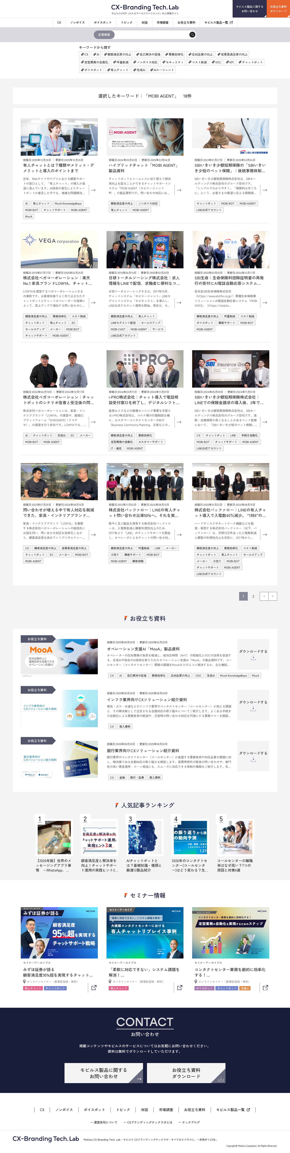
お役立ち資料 (186, 22)
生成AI (141, 70)
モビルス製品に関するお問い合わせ (250, 9)
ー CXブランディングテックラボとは (147, 1122)
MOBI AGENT (79, 210)
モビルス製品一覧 (216, 22)
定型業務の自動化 (96, 62)
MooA (28, 216)
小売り (115, 555)
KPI (231, 62)
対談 (145, 22)
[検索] (192, 35)
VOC (218, 62)
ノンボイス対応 (147, 62)
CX (59, 22)
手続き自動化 (249, 435)
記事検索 (104, 34)
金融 (122, 777)
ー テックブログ (189, 1122)
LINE (233, 435)
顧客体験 (137, 561)
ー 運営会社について (104, 1122)
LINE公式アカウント (209, 210)
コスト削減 (199, 62)
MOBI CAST (118, 329)
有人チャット (119, 70)
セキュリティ (175, 62)
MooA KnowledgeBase (68, 203)
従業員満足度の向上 (234, 54)
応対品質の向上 (202, 54)
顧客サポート (227, 323)
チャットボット (252, 62)
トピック (127, 22)
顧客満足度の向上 (119, 54)
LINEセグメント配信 (123, 323)
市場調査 (162, 22)
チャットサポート (55, 210)
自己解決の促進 (150, 54)
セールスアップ (35, 329)
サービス (158, 329)
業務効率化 (176, 54)
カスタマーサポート (150, 442)
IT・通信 (116, 448)
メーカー (55, 329)
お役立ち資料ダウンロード (278, 9)
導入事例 (124, 726)
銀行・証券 (137, 777)
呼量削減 (122, 62)
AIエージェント (164, 70)
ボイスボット (103, 22)
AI (98, 54)
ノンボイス (77, 22)
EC (73, 323)
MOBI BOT (31, 210)
